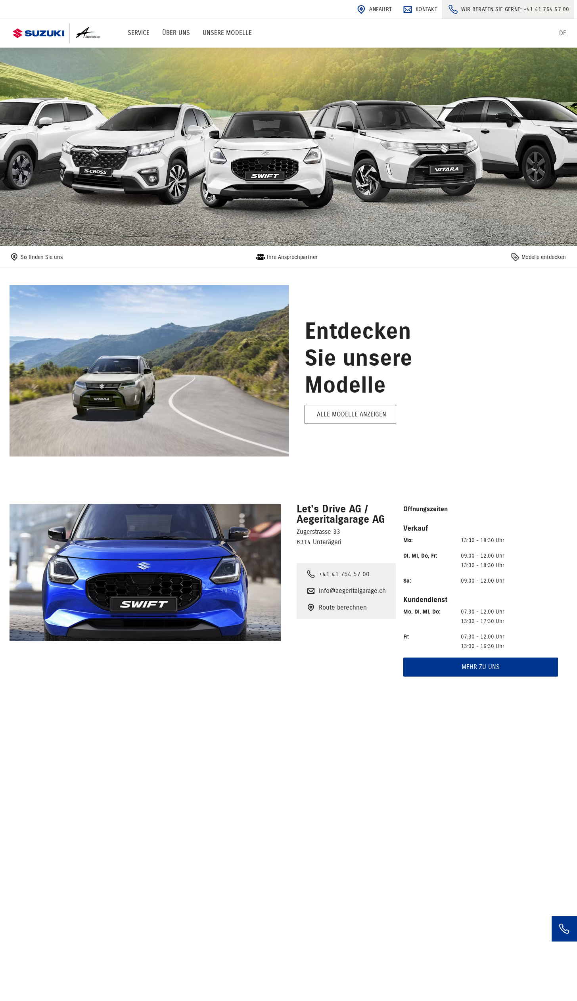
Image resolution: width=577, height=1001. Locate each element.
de (562, 33)
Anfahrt (380, 9)
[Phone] (564, 929)
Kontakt (426, 9)
